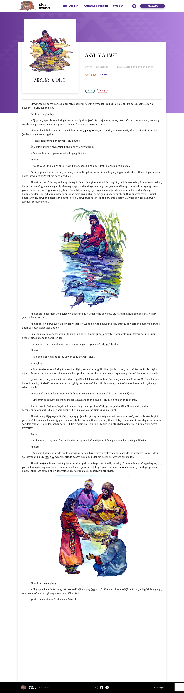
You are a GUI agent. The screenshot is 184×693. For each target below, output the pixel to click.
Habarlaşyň (152, 6)
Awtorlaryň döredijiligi (96, 6)
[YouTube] (107, 687)
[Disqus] (92, 638)
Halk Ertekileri (70, 6)
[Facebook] (101, 687)
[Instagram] (96, 687)
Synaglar (118, 6)
